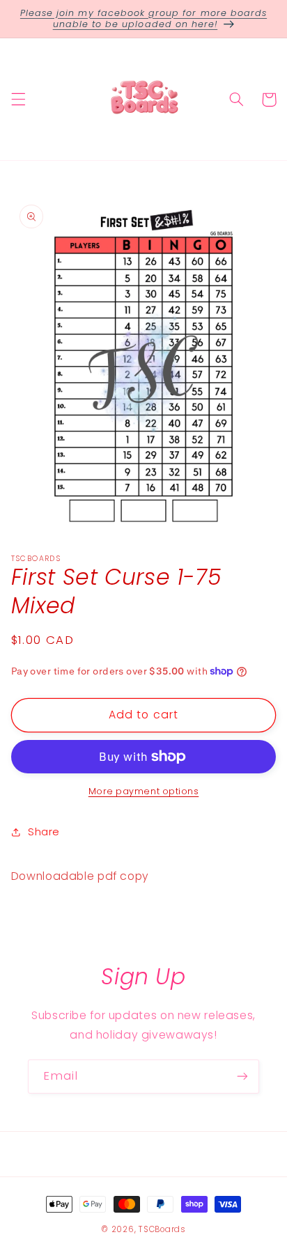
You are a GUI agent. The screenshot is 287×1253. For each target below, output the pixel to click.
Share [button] (44, 832)
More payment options (143, 791)
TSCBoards (162, 1229)
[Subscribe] (242, 1076)
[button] (18, 100)
